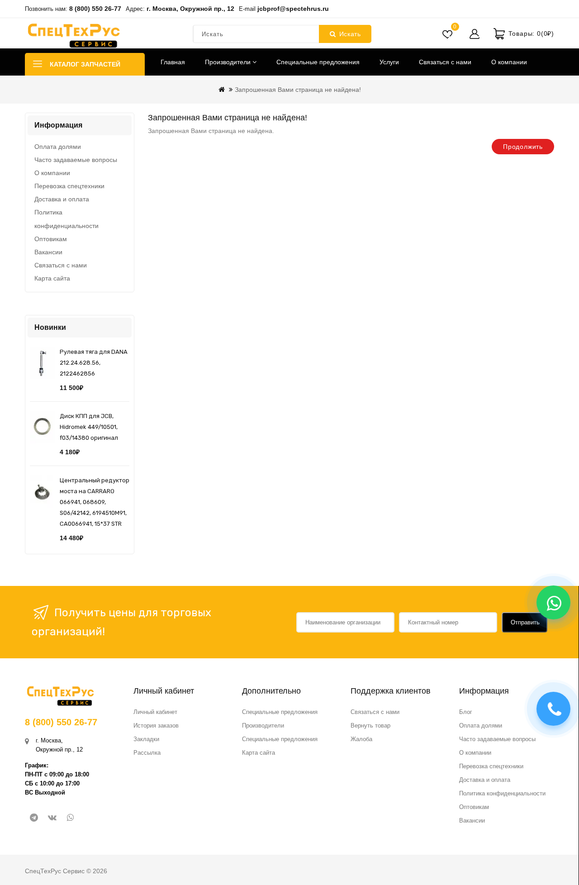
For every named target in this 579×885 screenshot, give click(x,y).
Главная (173, 62)
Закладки (146, 739)
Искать (350, 34)
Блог (465, 712)
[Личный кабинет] (474, 34)
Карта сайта (52, 278)
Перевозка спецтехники (69, 186)
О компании (509, 62)
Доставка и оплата (61, 199)
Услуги (389, 62)
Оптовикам (50, 239)
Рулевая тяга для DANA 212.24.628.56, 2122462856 (94, 362)
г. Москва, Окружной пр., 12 (190, 8)
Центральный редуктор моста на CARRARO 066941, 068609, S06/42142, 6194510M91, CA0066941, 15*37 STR (94, 502)
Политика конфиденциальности (66, 219)
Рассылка (147, 752)
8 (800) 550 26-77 (95, 8)
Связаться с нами (445, 62)
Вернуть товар (370, 725)
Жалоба (361, 739)
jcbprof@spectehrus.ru (293, 8)
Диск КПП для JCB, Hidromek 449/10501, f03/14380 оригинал (89, 427)
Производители (228, 62)
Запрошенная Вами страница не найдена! (298, 89)
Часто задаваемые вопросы (75, 159)
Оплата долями (57, 146)
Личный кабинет (155, 712)
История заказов (156, 725)
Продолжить (523, 146)
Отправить (525, 622)
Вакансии (48, 252)
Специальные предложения (318, 62)
